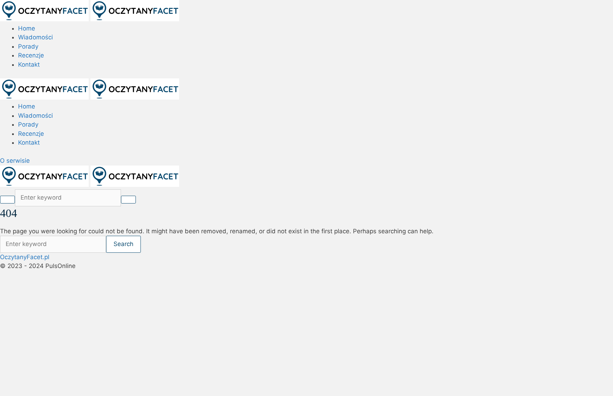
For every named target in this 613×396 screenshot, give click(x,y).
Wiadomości (35, 37)
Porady (28, 46)
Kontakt (29, 64)
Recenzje (31, 55)
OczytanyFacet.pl (24, 257)
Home (26, 28)
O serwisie (15, 160)
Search (123, 243)
